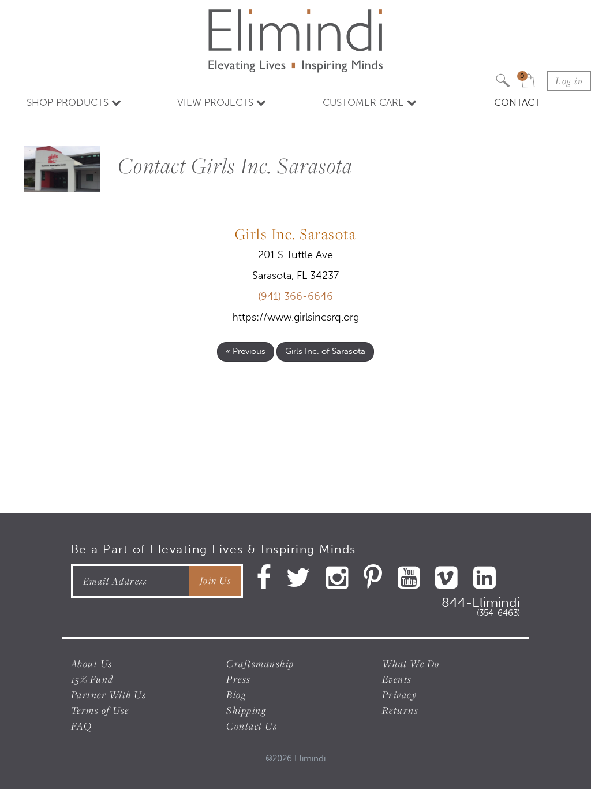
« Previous (245, 351)
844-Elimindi (481, 605)
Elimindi (310, 758)
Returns (400, 710)
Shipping (246, 710)
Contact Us (251, 726)
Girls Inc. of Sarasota (325, 351)
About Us (92, 663)
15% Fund (92, 679)
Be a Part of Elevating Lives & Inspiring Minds (213, 549)
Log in (569, 81)
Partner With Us (109, 694)
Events (397, 679)
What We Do (411, 663)
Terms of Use (100, 710)
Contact (517, 102)
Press (238, 679)
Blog (236, 694)
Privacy (399, 694)
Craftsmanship (260, 663)
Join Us (215, 580)
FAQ (81, 726)
